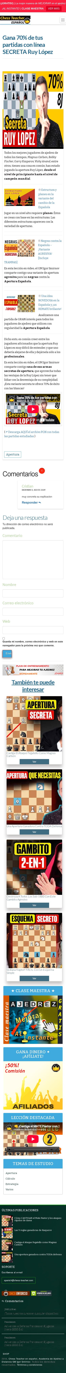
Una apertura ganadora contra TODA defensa (34, 826)
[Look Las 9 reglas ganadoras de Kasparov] (7, 1232)
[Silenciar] (51, 1149)
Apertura (11, 1173)
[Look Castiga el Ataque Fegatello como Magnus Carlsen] (7, 1245)
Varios (9, 1189)
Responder (30, 502)
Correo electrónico (18, 603)
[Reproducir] (9, 1149)
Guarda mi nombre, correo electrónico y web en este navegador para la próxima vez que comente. (33, 643)
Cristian (27, 487)
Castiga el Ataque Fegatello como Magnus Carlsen (31, 754)
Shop (6, 1353)
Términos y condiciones (29, 1364)
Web (6, 622)
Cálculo (10, 1178)
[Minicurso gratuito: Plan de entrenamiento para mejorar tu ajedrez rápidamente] (33, 670)
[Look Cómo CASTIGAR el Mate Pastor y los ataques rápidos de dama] (7, 1220)
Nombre (9, 585)
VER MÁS (54, 8)
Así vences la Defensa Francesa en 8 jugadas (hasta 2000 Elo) (29, 1327)
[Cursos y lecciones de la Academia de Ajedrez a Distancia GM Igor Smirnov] (15, 20)
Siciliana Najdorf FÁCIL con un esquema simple (30, 971)
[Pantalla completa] (56, 1149)
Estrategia (12, 1184)
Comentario (12, 536)
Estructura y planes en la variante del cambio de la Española (47, 198)
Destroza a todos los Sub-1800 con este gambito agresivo (31, 898)
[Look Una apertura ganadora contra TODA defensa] (7, 1257)
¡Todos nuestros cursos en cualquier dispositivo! (31, 1313)
